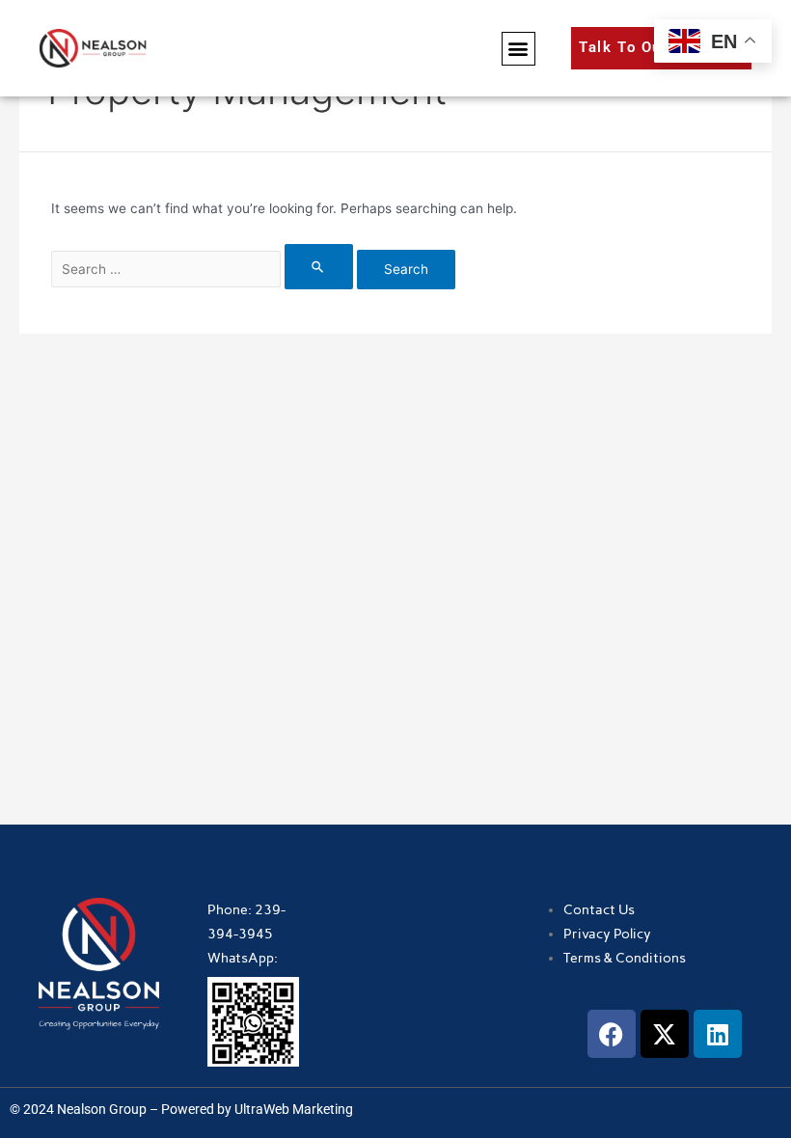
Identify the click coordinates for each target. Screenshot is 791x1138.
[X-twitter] (665, 1034)
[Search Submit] (318, 266)
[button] (518, 49)
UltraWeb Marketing (293, 1109)
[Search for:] (204, 269)
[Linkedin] (718, 1034)
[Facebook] (611, 1034)
